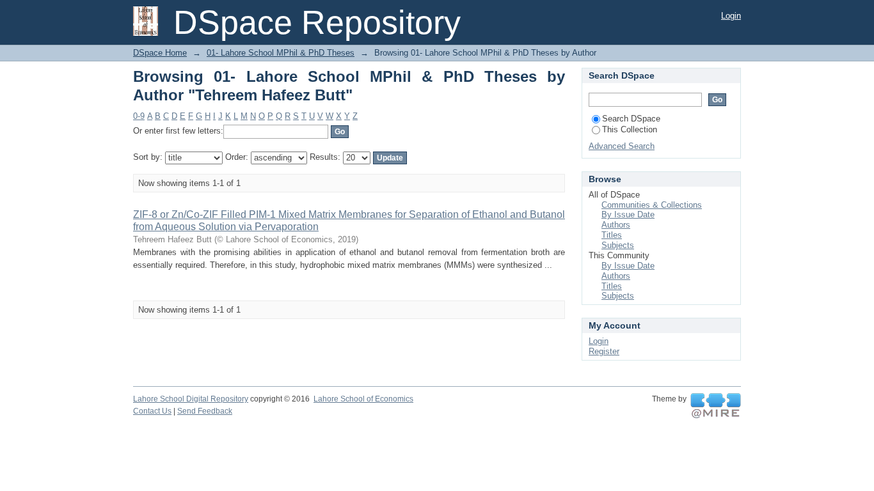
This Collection (629, 129)
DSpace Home (160, 53)
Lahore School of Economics (363, 398)
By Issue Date (628, 214)
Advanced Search (622, 146)
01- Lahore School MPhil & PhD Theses (280, 53)
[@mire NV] (715, 405)
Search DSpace (631, 118)
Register (604, 351)
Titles (611, 235)
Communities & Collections (651, 205)
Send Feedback (204, 411)
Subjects (617, 245)
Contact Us (152, 411)
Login (731, 15)
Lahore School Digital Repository (190, 398)
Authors (615, 225)
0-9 (139, 116)
